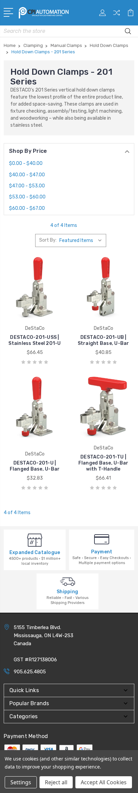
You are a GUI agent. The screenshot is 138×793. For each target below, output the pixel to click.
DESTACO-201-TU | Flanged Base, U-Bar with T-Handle (103, 463)
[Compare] (116, 15)
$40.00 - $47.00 (27, 175)
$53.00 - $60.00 (27, 197)
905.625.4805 (30, 672)
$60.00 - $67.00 (27, 208)
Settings (20, 782)
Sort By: (48, 240)
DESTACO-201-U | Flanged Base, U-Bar (35, 466)
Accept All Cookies (104, 782)
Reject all (56, 782)
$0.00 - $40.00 (26, 163)
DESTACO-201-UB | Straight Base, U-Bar (103, 340)
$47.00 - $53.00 (27, 186)
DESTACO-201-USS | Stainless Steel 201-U (34, 340)
